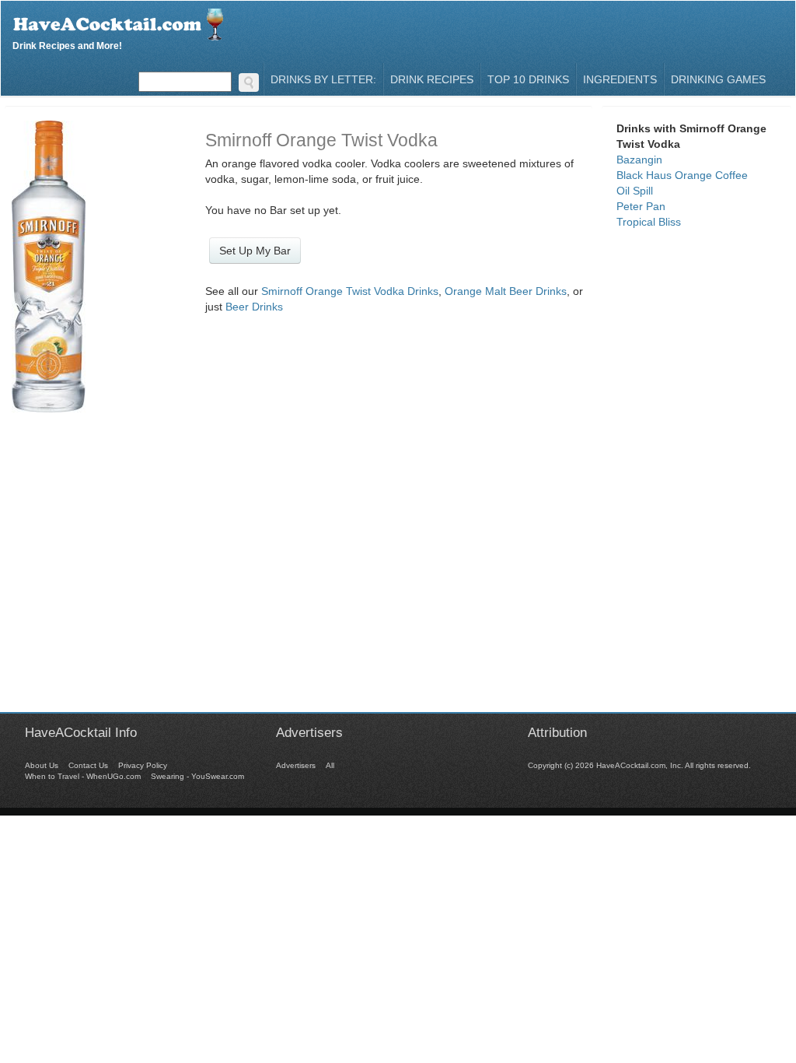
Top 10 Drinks (528, 79)
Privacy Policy (142, 765)
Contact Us (88, 765)
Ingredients (620, 79)
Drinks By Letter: (323, 79)
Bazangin (639, 159)
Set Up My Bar (255, 250)
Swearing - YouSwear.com (197, 776)
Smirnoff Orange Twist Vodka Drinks (349, 291)
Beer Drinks (254, 306)
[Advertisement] (398, 603)
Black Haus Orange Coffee (682, 175)
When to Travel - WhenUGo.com (83, 776)
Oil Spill (634, 190)
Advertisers (296, 765)
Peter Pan (640, 206)
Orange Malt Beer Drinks (506, 291)
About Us (41, 765)
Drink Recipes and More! (67, 43)
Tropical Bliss (648, 222)
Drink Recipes (431, 79)
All (330, 765)
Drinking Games (718, 79)
